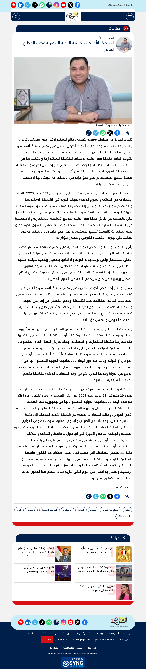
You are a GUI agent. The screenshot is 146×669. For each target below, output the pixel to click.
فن (56, 633)
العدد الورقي (62, 639)
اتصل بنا (54, 647)
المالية (81, 509)
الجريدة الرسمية (49, 509)
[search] (16, 16)
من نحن (91, 647)
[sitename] (119, 622)
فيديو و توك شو (82, 639)
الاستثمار (31, 509)
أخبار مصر (114, 633)
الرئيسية (127, 633)
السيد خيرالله (124, 516)
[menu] (130, 16)
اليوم (19, 509)
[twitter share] (110, 133)
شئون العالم (124, 639)
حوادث (101, 633)
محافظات (44, 633)
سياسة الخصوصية (73, 647)
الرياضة (66, 633)
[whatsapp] (89, 133)
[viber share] (96, 133)
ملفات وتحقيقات (83, 633)
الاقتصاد (67, 509)
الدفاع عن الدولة (110, 509)
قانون (93, 509)
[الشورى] (73, 16)
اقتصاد (31, 633)
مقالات (47, 639)
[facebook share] (117, 133)
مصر (127, 509)
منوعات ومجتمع (104, 639)
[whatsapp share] (103, 133)
